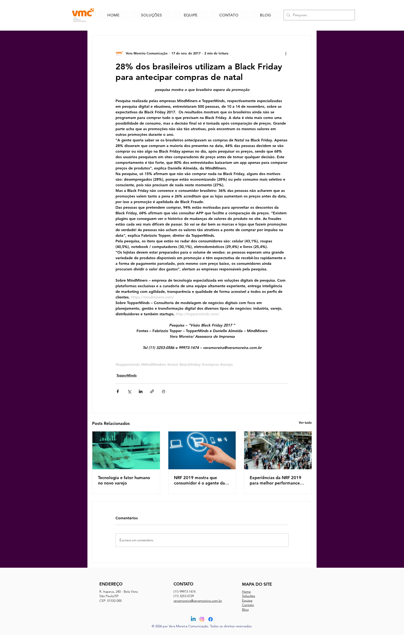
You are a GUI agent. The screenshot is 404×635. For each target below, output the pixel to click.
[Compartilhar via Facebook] (117, 391)
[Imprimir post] (163, 391)
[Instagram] (202, 619)
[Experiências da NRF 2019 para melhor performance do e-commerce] (278, 450)
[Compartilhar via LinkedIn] (140, 391)
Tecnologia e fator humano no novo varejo (124, 480)
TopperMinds (126, 375)
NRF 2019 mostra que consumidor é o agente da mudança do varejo (199, 480)
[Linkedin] (193, 619)
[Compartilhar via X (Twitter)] (129, 391)
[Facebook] (210, 619)
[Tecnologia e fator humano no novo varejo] (126, 450)
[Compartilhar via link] (152, 391)
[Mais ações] (286, 53)
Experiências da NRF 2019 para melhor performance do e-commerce (275, 480)
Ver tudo (305, 422)
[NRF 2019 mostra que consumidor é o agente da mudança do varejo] (202, 450)
